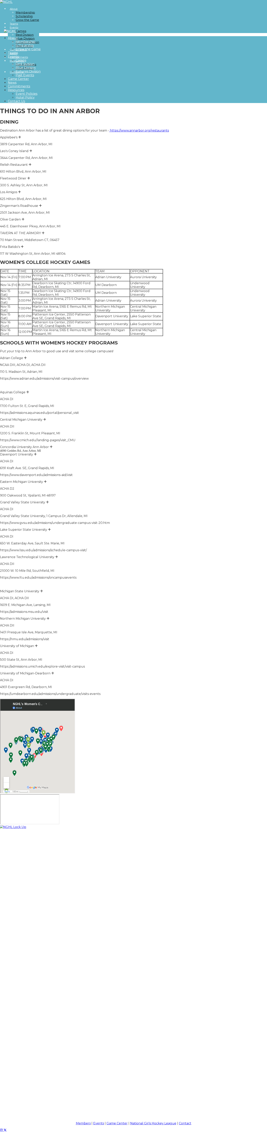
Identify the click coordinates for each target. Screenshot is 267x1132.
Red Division (25, 35)
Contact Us (16, 101)
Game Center (18, 79)
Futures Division (28, 71)
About (14, 8)
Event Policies (26, 94)
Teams (13, 53)
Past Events (25, 75)
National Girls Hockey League (153, 1123)
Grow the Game (27, 20)
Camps (21, 31)
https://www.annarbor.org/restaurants (139, 130)
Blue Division (25, 38)
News (12, 82)
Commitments (19, 86)
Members (83, 1123)
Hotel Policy (25, 97)
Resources (16, 90)
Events (14, 27)
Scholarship (24, 16)
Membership (25, 12)
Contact (185, 1123)
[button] (19, 137)
